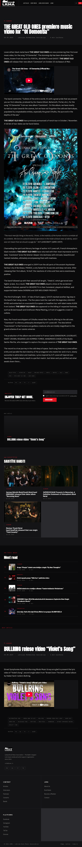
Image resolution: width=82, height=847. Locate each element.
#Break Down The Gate (29, 718)
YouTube (5, 827)
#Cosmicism (22, 372)
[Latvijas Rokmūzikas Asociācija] (10, 3)
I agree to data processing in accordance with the (61, 396)
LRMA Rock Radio (44, 3)
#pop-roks (33, 721)
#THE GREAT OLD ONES (20, 375)
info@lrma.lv (9, 763)
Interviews (6, 790)
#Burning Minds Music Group (54, 718)
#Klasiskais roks (23, 721)
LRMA (51, 3)
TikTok (5, 830)
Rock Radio (47, 790)
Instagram (6, 823)
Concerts (6, 798)
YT (17, 768)
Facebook (6, 819)
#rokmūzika (51, 721)
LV (76, 3)
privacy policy (73, 396)
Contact (46, 798)
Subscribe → (50, 400)
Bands (5, 801)
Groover (5, 834)
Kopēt (34, 382)
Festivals (6, 794)
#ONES (66, 372)
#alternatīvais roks (15, 718)
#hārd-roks (12, 721)
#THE (10, 375)
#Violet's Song (13, 724)
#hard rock (68, 718)
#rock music (42, 721)
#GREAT (30, 372)
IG (12, 768)
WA (20, 382)
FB (16, 382)
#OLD (61, 372)
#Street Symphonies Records (65, 721)
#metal (48, 372)
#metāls (55, 372)
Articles (26, 3)
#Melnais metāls (39, 372)
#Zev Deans (32, 375)
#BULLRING (41, 718)
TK (23, 768)
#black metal (12, 372)
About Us (47, 786)
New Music (34, 3)
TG (25, 382)
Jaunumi (9, 21)
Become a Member (50, 794)
